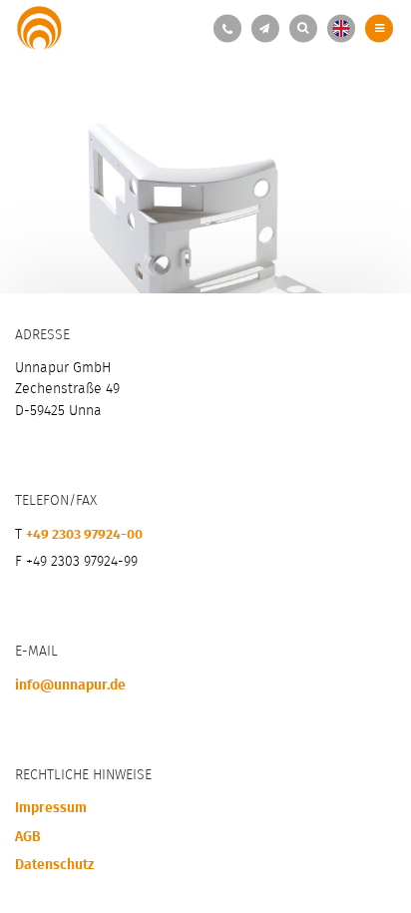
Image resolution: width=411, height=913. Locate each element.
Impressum (51, 806)
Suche (301, 28)
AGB (28, 835)
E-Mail (263, 28)
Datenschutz (54, 863)
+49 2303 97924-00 (225, 28)
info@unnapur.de (70, 683)
